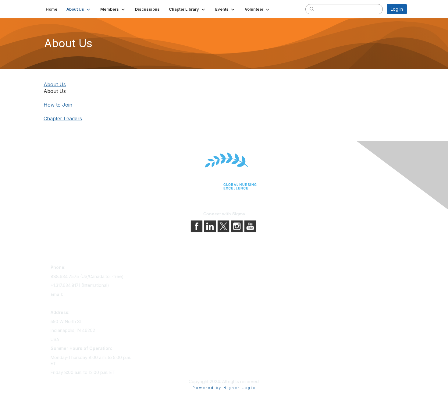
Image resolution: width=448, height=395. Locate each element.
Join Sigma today (156, 268)
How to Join (58, 105)
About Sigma (239, 268)
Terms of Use (240, 285)
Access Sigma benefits (161, 277)
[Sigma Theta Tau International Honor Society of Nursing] (224, 171)
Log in (397, 9)
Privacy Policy (240, 277)
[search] (311, 9)
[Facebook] (197, 225)
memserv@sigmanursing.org (79, 303)
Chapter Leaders (63, 118)
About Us (55, 84)
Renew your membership (164, 285)
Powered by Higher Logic (224, 388)
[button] (79, 9)
